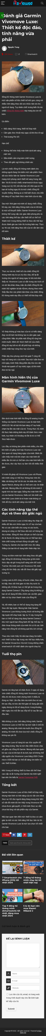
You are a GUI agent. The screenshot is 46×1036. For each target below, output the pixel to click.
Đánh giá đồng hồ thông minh (20, 843)
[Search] (42, 3)
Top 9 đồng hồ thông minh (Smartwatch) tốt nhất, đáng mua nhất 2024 (11, 911)
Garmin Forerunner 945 (28, 777)
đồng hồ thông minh (15, 111)
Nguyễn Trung (13, 47)
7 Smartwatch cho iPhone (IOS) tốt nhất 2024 (12, 880)
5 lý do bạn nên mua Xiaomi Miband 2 (31, 908)
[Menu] (3, 3)
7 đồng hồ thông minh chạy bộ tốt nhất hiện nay (32, 880)
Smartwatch (32, 54)
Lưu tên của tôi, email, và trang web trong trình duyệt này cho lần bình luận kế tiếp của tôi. (23, 997)
